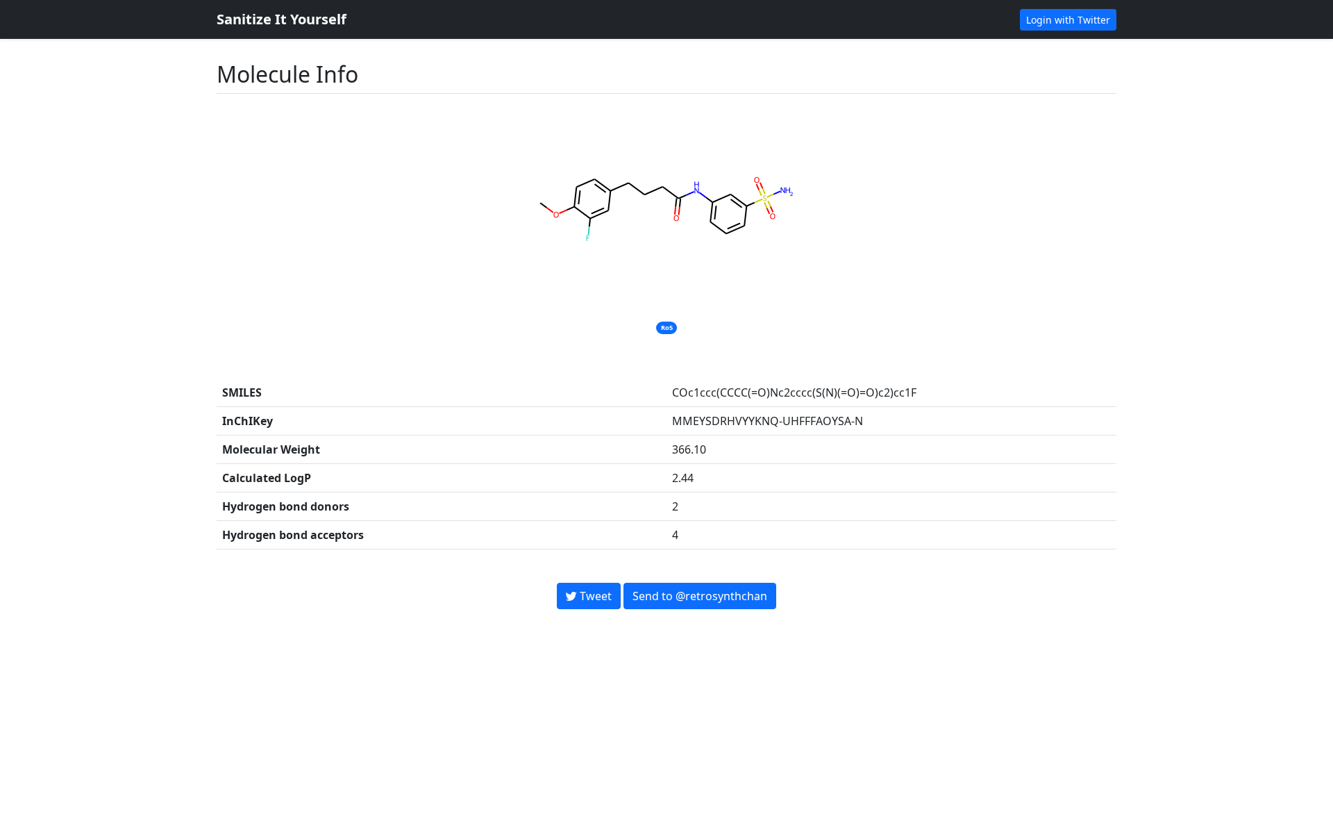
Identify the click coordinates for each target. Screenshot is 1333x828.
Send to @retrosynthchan (699, 596)
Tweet (594, 596)
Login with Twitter (1068, 19)
